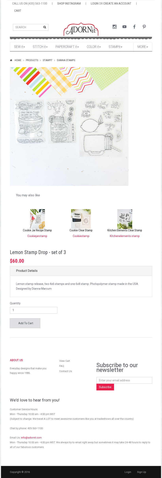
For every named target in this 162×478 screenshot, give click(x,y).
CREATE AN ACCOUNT (117, 3)
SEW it (18, 47)
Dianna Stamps (66, 60)
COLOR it (93, 47)
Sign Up (141, 471)
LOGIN (94, 3)
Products (32, 60)
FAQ (61, 366)
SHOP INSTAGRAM (69, 3)
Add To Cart (25, 323)
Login (128, 471)
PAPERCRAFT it (66, 47)
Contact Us (65, 371)
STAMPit (114, 47)
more (142, 47)
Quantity (15, 303)
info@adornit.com (31, 437)
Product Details (27, 271)
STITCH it (39, 47)
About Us (16, 360)
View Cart (64, 360)
